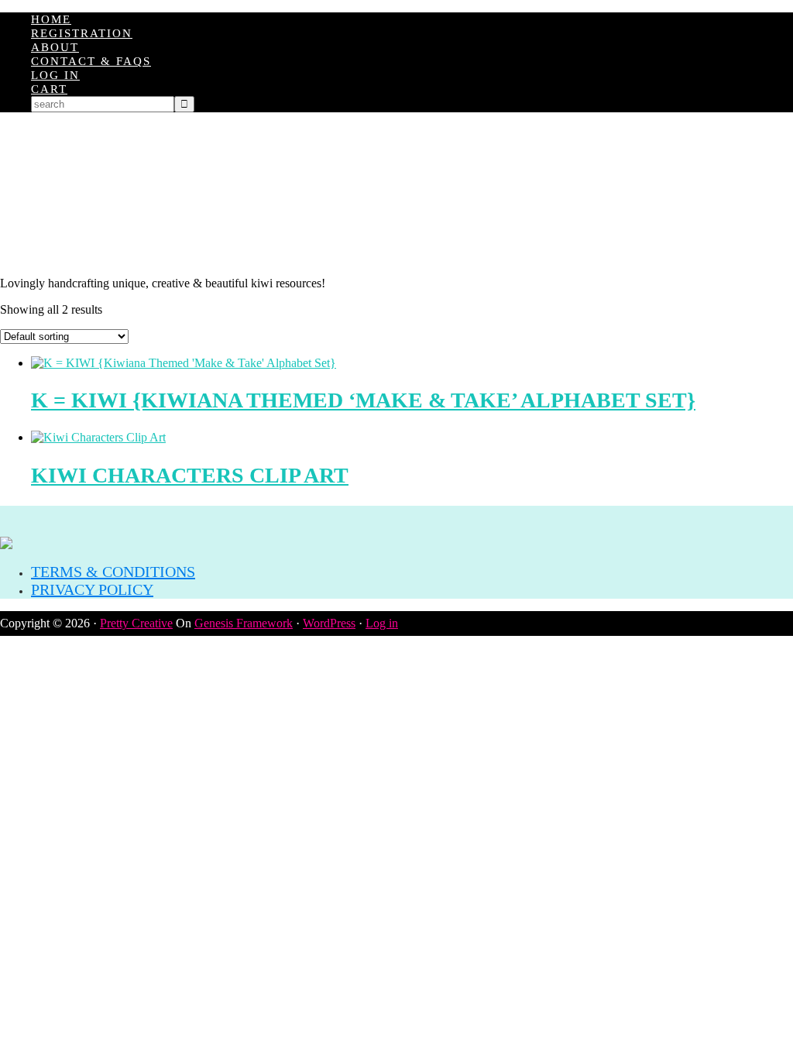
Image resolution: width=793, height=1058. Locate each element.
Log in (382, 623)
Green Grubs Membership (396, 194)
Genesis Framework (243, 623)
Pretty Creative (136, 623)
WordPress (329, 623)
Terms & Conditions (113, 571)
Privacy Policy (92, 589)
